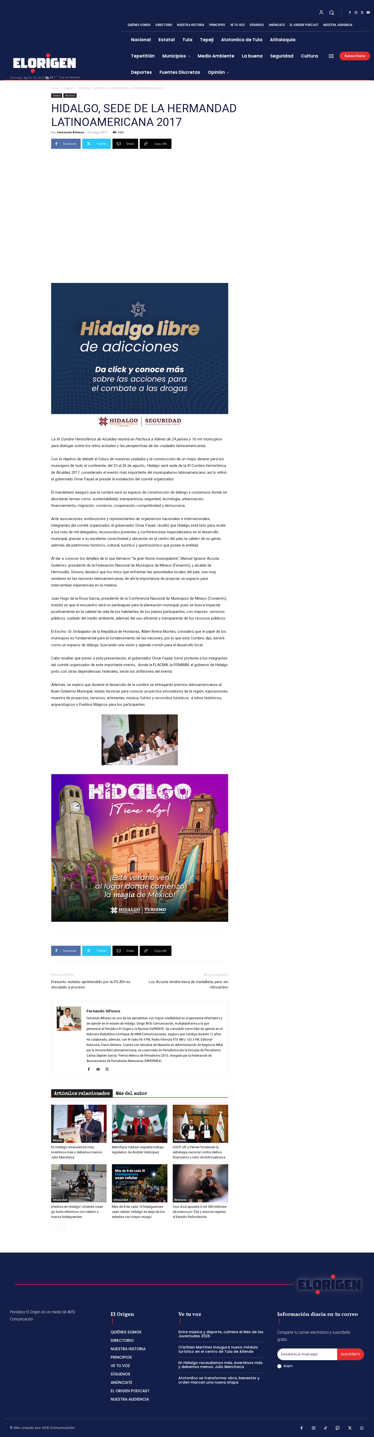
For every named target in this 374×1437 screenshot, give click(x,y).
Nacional (70, 95)
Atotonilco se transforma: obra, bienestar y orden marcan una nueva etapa (219, 1380)
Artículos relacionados (82, 1093)
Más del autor (131, 1093)
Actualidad (60, 1200)
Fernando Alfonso (70, 132)
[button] (331, 12)
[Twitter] (362, 13)
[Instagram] (356, 13)
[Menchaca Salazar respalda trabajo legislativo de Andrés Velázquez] (139, 1124)
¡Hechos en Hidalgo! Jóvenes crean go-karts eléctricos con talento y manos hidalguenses (77, 1212)
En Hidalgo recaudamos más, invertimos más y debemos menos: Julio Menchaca (77, 1152)
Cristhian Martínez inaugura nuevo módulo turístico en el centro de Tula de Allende (218, 1349)
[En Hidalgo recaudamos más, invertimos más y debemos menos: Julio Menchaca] (79, 1124)
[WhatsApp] (362, 1428)
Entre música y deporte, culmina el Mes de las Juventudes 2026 (220, 1334)
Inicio (55, 88)
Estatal (68, 88)
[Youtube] (368, 13)
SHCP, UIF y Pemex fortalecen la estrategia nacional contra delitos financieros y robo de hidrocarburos (199, 1152)
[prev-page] (54, 1227)
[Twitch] (338, 1428)
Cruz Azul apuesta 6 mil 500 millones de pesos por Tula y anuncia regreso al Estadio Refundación (199, 1212)
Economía (180, 1200)
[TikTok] (325, 1428)
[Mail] (100, 1070)
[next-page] (62, 1227)
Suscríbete (350, 1354)
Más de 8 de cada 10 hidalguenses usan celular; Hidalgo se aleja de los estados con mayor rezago (138, 1212)
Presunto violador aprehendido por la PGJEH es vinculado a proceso (90, 984)
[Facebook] (350, 13)
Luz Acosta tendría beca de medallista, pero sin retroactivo (188, 984)
